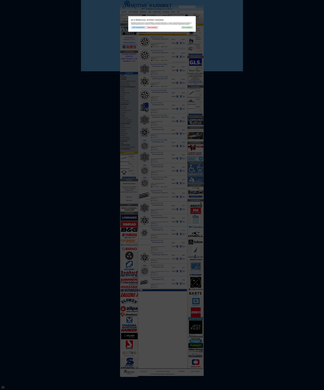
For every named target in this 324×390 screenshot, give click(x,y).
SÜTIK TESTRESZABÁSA (138, 27)
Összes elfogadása (187, 27)
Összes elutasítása (152, 27)
